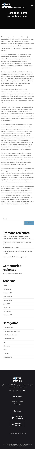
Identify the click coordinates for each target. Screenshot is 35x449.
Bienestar (7, 346)
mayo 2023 (7, 307)
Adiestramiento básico (11, 335)
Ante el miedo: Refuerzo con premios (15, 257)
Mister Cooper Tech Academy (17, 433)
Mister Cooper (22, 446)
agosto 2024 (8, 300)
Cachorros (7, 353)
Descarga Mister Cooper (11, 247)
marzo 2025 (7, 289)
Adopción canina (9, 338)
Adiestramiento (9, 327)
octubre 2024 (8, 296)
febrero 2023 (8, 315)
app (5, 342)
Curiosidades (8, 357)
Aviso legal (17, 404)
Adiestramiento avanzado (12, 331)
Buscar (5, 219)
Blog (5, 349)
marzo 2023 (7, 311)
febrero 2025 (8, 293)
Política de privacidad (17, 401)
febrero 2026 (8, 285)
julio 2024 (7, 304)
